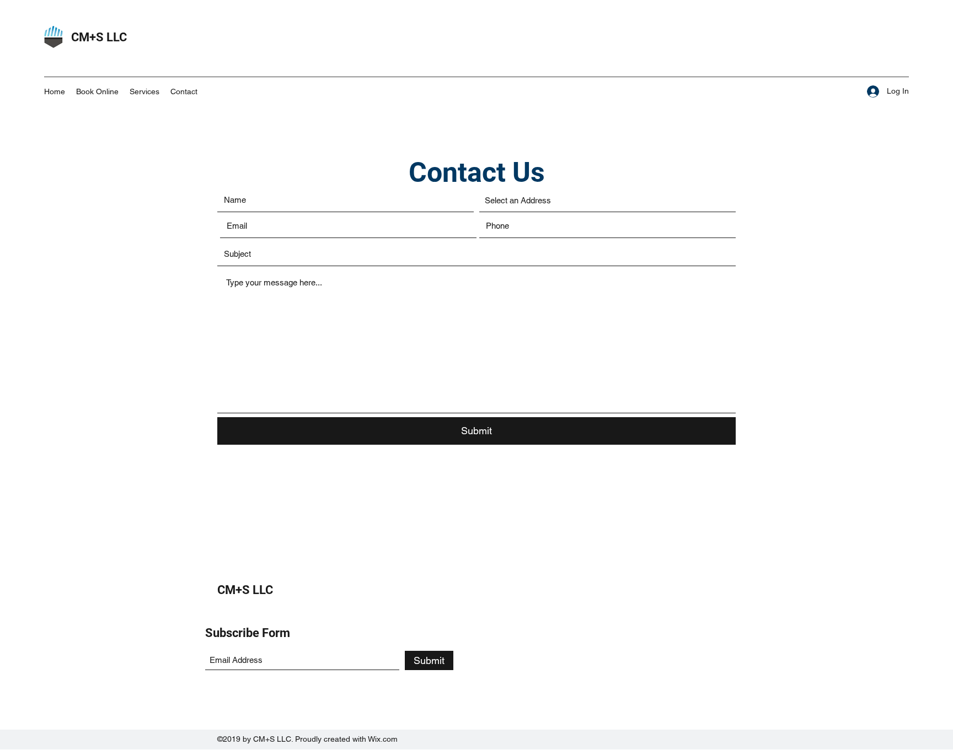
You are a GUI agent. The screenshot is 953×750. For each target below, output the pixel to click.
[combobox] (607, 200)
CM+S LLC (99, 37)
